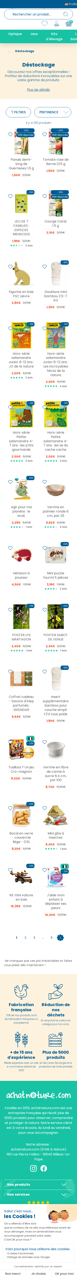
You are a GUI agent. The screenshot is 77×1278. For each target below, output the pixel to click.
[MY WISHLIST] (44, 23)
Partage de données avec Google (28, 1257)
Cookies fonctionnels (20, 1253)
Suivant (60, 937)
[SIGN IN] (57, 23)
